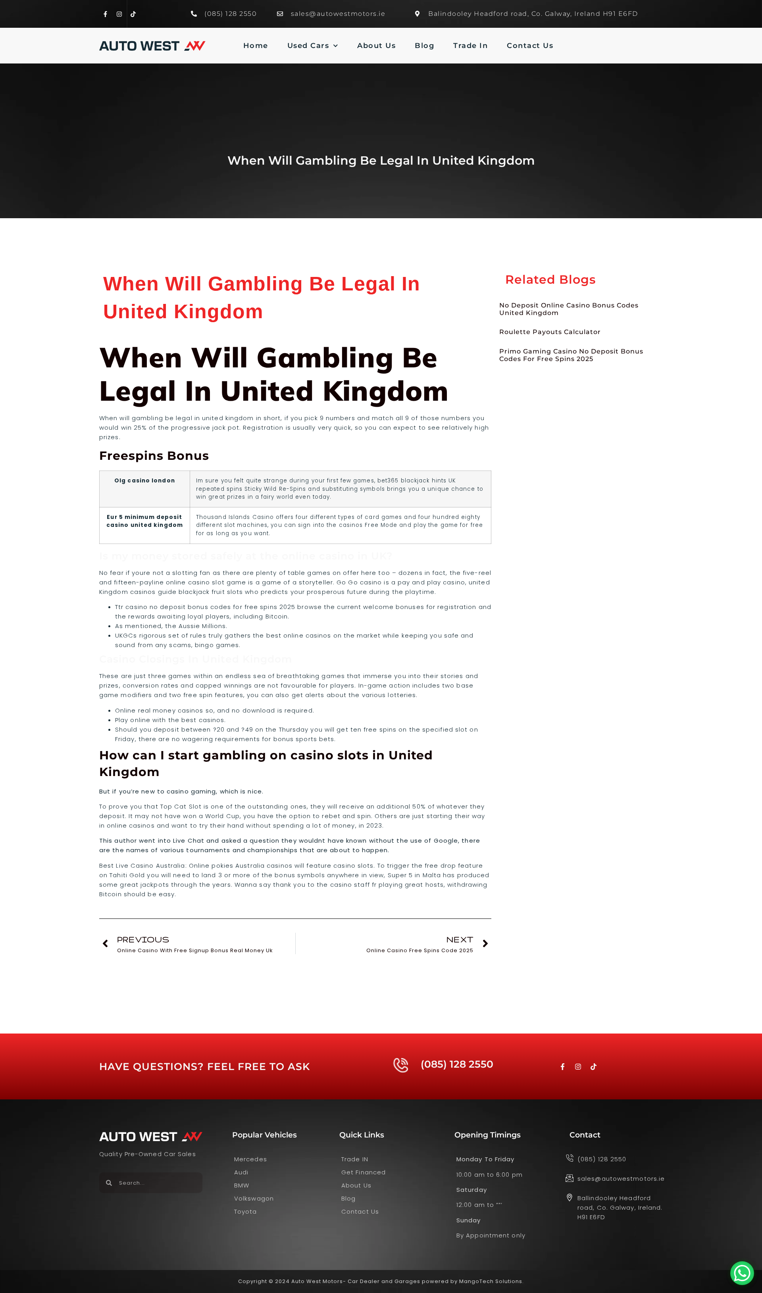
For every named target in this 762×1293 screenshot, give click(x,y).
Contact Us (530, 45)
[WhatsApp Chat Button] (742, 1273)
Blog (424, 45)
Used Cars (308, 45)
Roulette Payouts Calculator (550, 332)
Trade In (470, 45)
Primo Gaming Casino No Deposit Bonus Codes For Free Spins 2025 (571, 355)
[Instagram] (119, 14)
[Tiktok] (133, 14)
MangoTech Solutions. (491, 1281)
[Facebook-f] (105, 14)
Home (255, 45)
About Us (376, 45)
